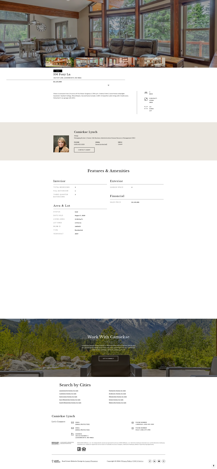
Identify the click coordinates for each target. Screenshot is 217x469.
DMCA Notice (138, 461)
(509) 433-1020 (79, 144)
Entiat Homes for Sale (116, 399)
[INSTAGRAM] (163, 461)
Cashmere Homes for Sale (67, 393)
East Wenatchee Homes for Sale (69, 399)
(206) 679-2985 (145, 430)
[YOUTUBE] (159, 461)
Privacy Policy (126, 461)
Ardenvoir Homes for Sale (117, 393)
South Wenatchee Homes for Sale (70, 402)
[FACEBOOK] (150, 461)
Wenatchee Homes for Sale (118, 396)
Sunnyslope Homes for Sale (68, 396)
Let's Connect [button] (108, 358)
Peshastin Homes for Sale (117, 390)
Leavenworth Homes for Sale (68, 390)
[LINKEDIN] (154, 461)
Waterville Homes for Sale (117, 402)
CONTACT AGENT (84, 150)
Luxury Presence (91, 461)
